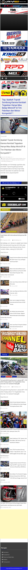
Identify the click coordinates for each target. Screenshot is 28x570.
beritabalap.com (9, 161)
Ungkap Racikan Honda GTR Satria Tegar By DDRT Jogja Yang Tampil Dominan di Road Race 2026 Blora (18, 465)
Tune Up (14, 376)
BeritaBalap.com (17, 240)
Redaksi (5, 559)
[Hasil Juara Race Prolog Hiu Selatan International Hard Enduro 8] (5, 325)
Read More (4, 252)
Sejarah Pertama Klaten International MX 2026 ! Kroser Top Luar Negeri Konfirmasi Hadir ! (18, 259)
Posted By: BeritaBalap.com (7, 157)
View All (25, 209)
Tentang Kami (7, 562)
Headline (2, 131)
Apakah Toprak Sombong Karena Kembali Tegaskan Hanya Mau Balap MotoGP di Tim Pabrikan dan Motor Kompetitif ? (13, 146)
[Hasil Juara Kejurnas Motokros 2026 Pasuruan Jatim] (5, 292)
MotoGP (8, 131)
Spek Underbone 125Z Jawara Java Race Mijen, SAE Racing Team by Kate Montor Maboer (18, 440)
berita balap (3, 161)
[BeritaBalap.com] (2, 78)
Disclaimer (6, 552)
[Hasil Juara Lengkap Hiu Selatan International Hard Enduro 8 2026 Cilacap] (5, 301)
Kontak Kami (7, 554)
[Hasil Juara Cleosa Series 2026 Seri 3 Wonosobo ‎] (5, 282)
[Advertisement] (14, 22)
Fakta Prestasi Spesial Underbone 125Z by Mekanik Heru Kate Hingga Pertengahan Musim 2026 (18, 404)
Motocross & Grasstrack (11, 231)
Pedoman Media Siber (9, 557)
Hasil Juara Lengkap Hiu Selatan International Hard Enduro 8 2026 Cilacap (17, 302)
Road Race (9, 376)
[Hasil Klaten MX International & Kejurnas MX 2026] (14, 223)
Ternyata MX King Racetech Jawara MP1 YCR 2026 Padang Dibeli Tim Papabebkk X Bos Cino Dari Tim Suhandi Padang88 (14, 381)
